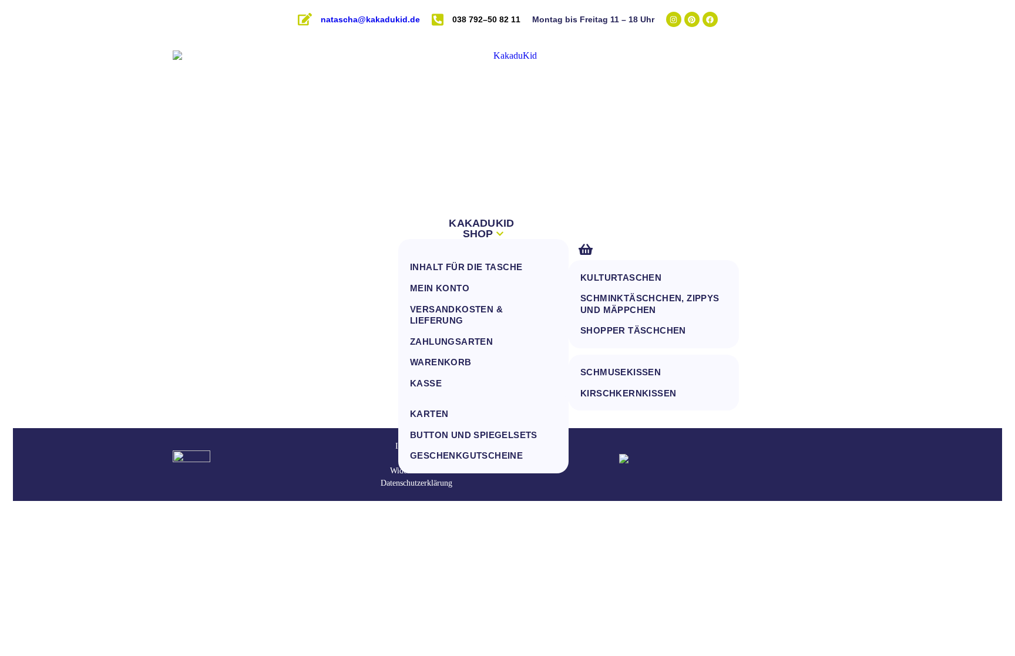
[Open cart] (586, 249)
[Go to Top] (977, 624)
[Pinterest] (692, 19)
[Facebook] (710, 19)
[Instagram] (673, 19)
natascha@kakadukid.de (370, 19)
